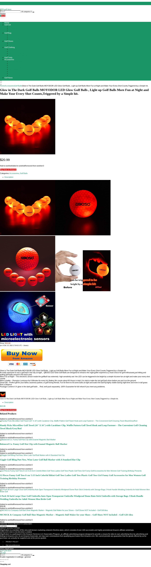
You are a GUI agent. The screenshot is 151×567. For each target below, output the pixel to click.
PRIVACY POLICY (12, 542)
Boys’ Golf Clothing (16, 49)
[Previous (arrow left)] (1, 561)
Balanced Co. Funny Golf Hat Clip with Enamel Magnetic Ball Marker (33, 444)
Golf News (8, 78)
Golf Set (7, 25)
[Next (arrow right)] (3, 561)
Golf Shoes (8, 41)
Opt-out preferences (13, 545)
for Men (12, 27)
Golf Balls (12, 65)
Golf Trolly (8, 58)
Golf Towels (13, 73)
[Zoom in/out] (7, 559)
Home (6, 23)
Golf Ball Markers (15, 61)
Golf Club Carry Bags (17, 35)
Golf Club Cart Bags (17, 37)
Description (8, 177)
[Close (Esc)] (1, 559)
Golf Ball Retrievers (16, 63)
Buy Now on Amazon (8, 170)
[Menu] (1, 82)
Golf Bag (7, 33)
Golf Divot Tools (15, 67)
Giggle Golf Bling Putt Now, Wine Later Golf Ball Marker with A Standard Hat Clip (40, 459)
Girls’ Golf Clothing (16, 51)
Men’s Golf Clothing (16, 53)
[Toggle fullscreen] (5, 559)
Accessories (9, 60)
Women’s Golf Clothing (18, 55)
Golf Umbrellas (15, 75)
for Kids (12, 31)
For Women (13, 29)
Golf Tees (12, 71)
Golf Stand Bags (15, 39)
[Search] (1, 84)
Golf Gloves (13, 69)
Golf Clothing (9, 47)
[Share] (3, 559)
